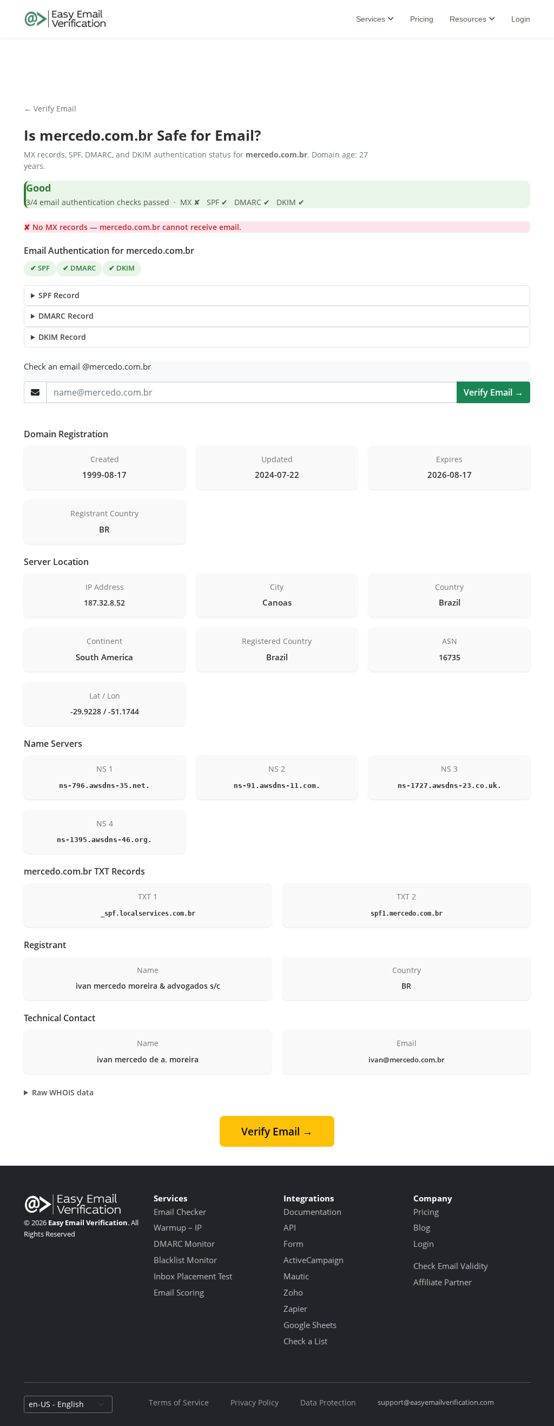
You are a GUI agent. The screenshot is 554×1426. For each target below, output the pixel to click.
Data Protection (328, 1402)
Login (520, 19)
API (289, 1227)
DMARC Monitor (184, 1243)
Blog (421, 1227)
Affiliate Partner (442, 1282)
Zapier (295, 1308)
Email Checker (180, 1211)
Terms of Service (179, 1402)
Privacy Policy (254, 1402)
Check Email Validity (450, 1265)
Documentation (312, 1211)
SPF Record (59, 295)
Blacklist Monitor (185, 1259)
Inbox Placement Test (193, 1276)
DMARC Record (66, 316)
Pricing (421, 19)
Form (293, 1243)
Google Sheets (310, 1324)
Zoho (293, 1292)
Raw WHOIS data (63, 1092)
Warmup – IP (178, 1227)
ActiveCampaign (313, 1259)
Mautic (296, 1276)
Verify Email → (493, 392)
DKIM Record (62, 337)
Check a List (305, 1341)
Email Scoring (179, 1292)
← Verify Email (50, 108)
